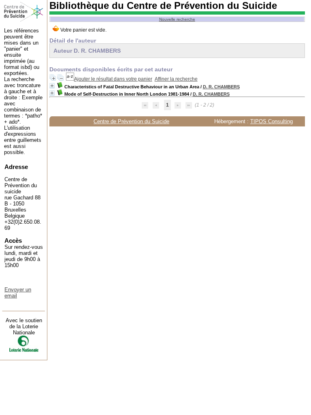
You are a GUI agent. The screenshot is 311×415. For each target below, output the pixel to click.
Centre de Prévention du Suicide (131, 121)
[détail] (52, 85)
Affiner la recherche (176, 79)
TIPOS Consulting (271, 121)
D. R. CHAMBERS (221, 86)
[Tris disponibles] (70, 79)
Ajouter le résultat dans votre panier (113, 79)
